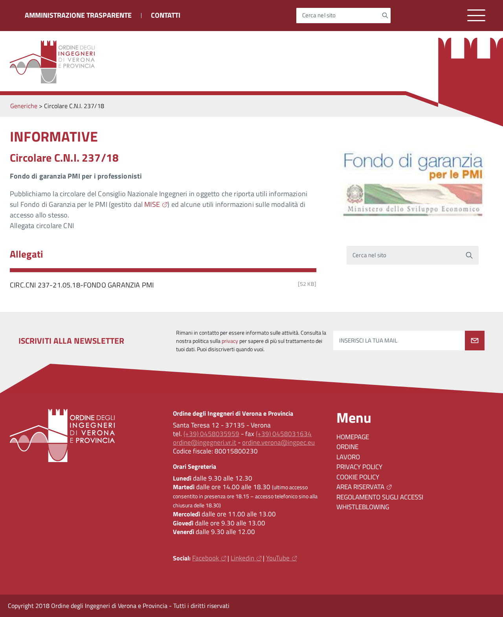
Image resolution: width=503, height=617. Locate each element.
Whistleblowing (362, 507)
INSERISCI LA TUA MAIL (368, 340)
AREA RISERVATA (360, 487)
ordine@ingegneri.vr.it (204, 442)
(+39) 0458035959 (211, 434)
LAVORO (348, 457)
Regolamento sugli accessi (379, 497)
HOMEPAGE (352, 437)
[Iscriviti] (475, 340)
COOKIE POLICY (357, 477)
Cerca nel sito (319, 15)
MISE (152, 204)
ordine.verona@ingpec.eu (278, 442)
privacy (230, 341)
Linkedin (242, 558)
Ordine (347, 447)
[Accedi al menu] (476, 15)
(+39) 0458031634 (284, 434)
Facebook (205, 558)
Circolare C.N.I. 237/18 (64, 157)
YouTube (278, 558)
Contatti (165, 15)
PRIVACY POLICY (359, 467)
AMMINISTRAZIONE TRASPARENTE (78, 15)
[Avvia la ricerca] (385, 15)
